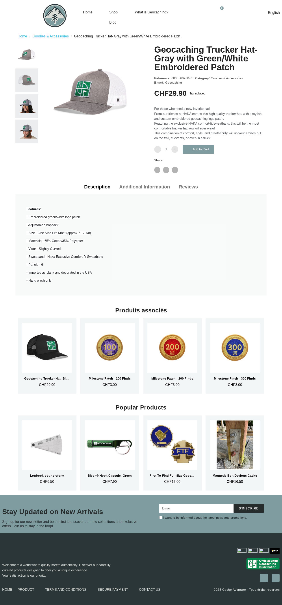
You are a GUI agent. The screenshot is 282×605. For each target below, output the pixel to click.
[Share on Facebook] (157, 170)
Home (88, 12)
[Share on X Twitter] (166, 170)
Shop (113, 12)
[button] (220, 21)
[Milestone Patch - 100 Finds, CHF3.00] (109, 356)
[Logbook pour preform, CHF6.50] (47, 453)
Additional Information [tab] (144, 187)
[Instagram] (264, 578)
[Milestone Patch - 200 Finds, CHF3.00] (172, 356)
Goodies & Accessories (50, 36)
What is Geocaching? (151, 12)
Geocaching (173, 82)
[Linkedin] (276, 578)
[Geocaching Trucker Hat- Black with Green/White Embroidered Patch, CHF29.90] (47, 356)
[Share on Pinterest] (175, 170)
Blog (113, 22)
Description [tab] (97, 187)
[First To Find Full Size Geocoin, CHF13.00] (172, 453)
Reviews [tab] (188, 187)
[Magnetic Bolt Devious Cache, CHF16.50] (235, 453)
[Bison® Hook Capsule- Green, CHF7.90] (109, 453)
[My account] (229, 11)
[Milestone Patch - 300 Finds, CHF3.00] (235, 356)
